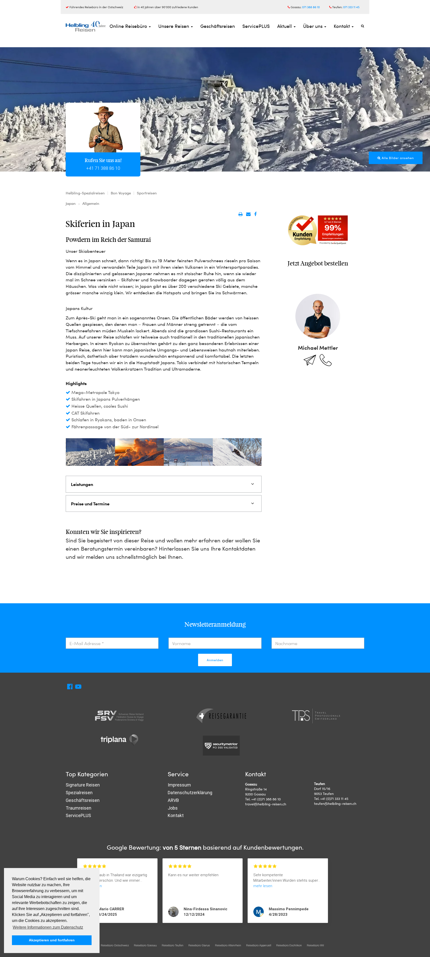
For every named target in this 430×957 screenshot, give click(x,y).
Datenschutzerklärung (190, 792)
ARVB (173, 800)
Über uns (313, 26)
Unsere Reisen (174, 26)
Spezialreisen (79, 792)
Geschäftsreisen (217, 26)
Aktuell (285, 26)
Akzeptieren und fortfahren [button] (52, 940)
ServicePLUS (256, 26)
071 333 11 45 (351, 7)
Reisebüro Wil (315, 945)
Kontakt (342, 26)
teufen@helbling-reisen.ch (335, 803)
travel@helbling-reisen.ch (265, 804)
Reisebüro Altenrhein (228, 945)
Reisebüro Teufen (172, 945)
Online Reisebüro (128, 26)
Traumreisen (78, 808)
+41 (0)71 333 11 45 (334, 798)
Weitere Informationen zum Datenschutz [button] (48, 927)
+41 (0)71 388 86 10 (266, 799)
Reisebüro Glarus (199, 945)
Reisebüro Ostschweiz (115, 945)
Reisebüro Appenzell (258, 945)
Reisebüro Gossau (145, 945)
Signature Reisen (83, 784)
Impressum (179, 784)
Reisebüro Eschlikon (289, 945)
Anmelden (215, 660)
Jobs (173, 808)
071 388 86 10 (311, 7)
